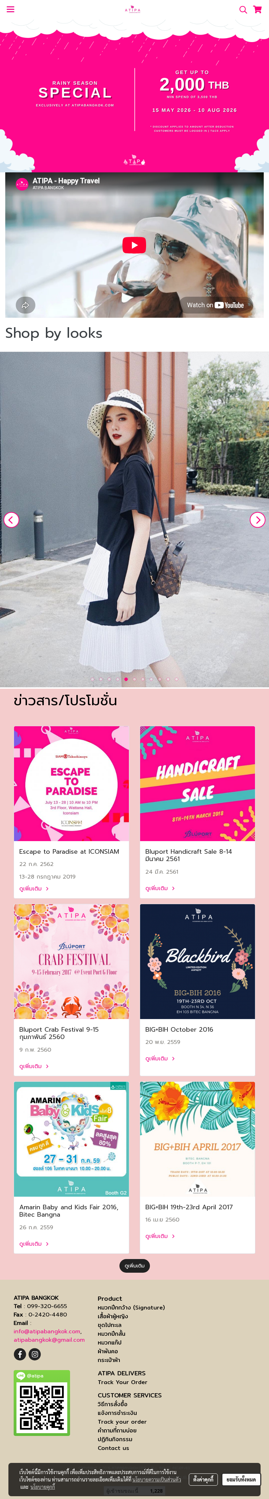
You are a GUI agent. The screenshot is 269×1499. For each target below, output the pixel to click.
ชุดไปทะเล (110, 1325)
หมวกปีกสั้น (111, 1333)
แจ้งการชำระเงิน (117, 1413)
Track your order (122, 1421)
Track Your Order (122, 1382)
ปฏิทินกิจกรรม (115, 1439)
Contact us (113, 1448)
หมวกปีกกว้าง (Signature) (131, 1307)
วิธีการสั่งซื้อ (112, 1404)
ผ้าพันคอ (108, 1351)
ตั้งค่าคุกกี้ (203, 1479)
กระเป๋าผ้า (109, 1360)
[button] (241, 10)
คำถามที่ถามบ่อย (117, 1430)
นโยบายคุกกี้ (42, 1487)
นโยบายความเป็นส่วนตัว (156, 1479)
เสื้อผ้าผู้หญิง (113, 1316)
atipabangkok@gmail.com (49, 1340)
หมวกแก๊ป (110, 1342)
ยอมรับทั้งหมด (241, 1479)
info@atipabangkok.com (47, 1331)
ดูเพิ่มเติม (31, 889)
